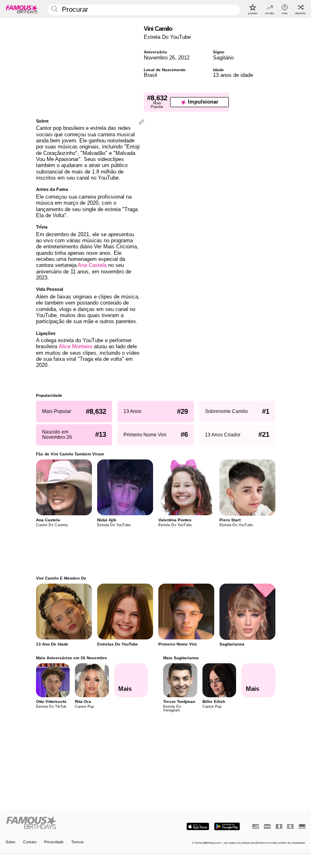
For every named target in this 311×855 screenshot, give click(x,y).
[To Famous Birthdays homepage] (21, 9)
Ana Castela (92, 265)
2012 (184, 58)
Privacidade (54, 842)
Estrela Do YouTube (167, 37)
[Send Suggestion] (141, 122)
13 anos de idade (233, 75)
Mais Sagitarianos (181, 658)
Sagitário (223, 58)
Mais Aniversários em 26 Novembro (71, 658)
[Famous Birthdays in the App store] (198, 826)
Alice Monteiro (75, 346)
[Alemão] (302, 826)
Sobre (10, 842)
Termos (77, 842)
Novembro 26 (159, 58)
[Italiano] (290, 826)
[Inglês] (255, 826)
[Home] (79, 823)
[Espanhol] (267, 826)
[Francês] (279, 826)
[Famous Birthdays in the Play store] (227, 826)
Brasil (150, 75)
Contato (29, 842)
